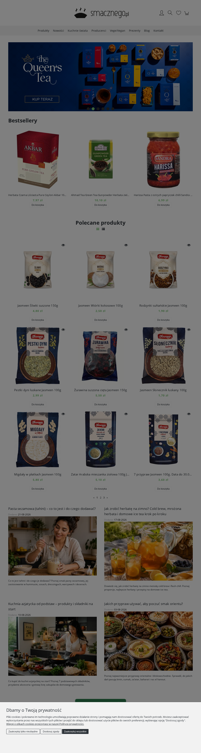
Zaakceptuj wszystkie (75, 731)
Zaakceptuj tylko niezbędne (23, 731)
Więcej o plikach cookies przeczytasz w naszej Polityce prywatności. (45, 724)
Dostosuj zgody (51, 731)
